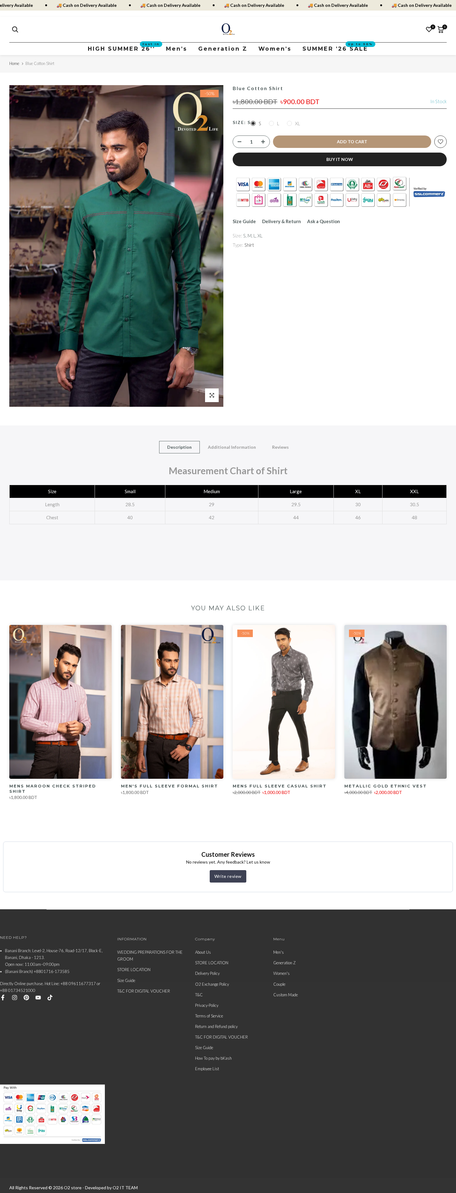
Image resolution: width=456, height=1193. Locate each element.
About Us (203, 952)
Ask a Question (323, 221)
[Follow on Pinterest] (26, 997)
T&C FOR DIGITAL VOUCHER (143, 991)
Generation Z (223, 48)
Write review (228, 876)
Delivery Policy (207, 973)
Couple (279, 984)
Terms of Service (209, 1015)
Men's (176, 48)
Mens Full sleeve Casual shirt (280, 785)
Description (179, 446)
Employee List (207, 1068)
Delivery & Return (281, 221)
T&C (199, 994)
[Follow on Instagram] (14, 997)
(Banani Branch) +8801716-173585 (37, 971)
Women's (275, 48)
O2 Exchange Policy (212, 984)
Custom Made (285, 994)
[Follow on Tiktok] (50, 997)
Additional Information (232, 446)
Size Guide (244, 221)
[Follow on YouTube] (38, 997)
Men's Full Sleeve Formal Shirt (169, 785)
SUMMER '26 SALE (337, 48)
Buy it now (339, 159)
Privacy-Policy (206, 1005)
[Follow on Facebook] (3, 997)
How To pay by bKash (213, 1058)
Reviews (280, 446)
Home (14, 63)
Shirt (249, 245)
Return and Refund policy (216, 1026)
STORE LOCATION (133, 969)
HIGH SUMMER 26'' (124, 48)
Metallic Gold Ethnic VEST (385, 785)
